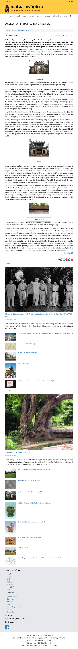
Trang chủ (12, 16)
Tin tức (25, 16)
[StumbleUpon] (72, 259)
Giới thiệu (18, 16)
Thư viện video (10, 599)
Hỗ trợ (65, 16)
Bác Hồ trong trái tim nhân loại (24, 364)
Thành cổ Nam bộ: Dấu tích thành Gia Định (27, 344)
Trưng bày (31, 16)
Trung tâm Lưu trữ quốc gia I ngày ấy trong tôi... (28, 353)
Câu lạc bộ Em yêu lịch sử (13, 607)
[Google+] (66, 259)
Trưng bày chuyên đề (12, 596)
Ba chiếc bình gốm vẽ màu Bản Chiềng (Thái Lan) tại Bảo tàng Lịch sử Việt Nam (34, 503)
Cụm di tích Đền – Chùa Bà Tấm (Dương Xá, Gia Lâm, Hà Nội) (30, 492)
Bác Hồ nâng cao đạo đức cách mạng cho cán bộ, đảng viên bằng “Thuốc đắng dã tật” (36, 381)
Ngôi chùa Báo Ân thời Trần (23, 548)
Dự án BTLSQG (47, 16)
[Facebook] (61, 259)
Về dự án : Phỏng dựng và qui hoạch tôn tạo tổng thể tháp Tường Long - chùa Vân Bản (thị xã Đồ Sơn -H (39, 558)
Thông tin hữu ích (57, 16)
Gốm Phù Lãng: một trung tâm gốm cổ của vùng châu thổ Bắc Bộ (31, 522)
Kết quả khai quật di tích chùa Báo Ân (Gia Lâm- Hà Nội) (29, 537)
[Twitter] (64, 259)
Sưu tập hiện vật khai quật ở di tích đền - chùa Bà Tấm (29, 481)
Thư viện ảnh (10, 602)
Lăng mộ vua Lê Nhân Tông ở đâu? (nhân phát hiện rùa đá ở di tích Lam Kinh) (34, 469)
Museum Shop (10, 612)
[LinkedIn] (69, 259)
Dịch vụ (8, 604)
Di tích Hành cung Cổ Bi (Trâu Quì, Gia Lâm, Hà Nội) (18, 452)
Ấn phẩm (9, 609)
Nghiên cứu (39, 16)
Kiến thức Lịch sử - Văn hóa (23, 30)
